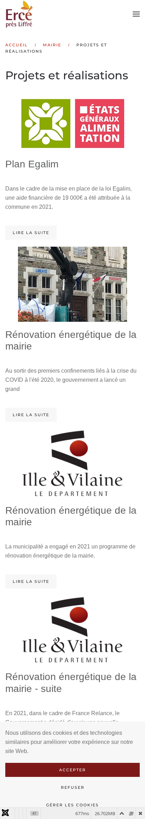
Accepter (72, 769)
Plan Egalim (31, 164)
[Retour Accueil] (20, 14)
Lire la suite (31, 232)
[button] (136, 14)
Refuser (72, 787)
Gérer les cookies (72, 805)
